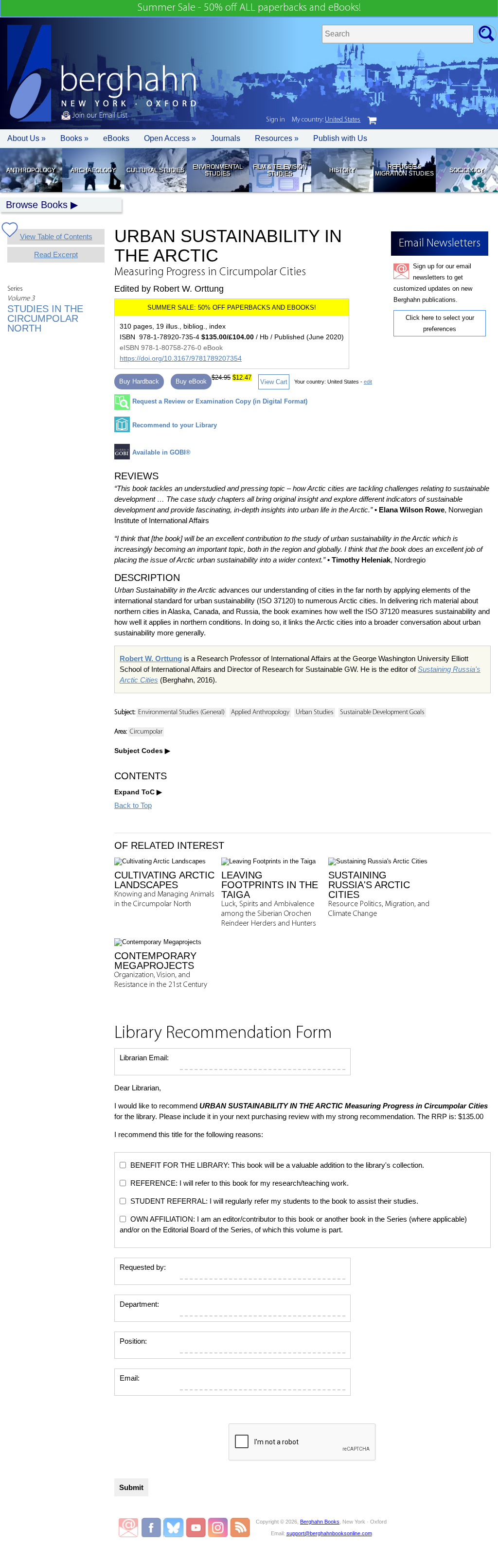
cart (372, 120)
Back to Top (133, 805)
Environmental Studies (218, 170)
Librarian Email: (144, 1057)
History (342, 170)
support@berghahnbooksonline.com (329, 1533)
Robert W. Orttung (151, 658)
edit (368, 382)
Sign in (275, 119)
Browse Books (37, 204)
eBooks (116, 138)
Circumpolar (146, 732)
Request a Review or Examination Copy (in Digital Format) (219, 401)
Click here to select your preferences (440, 323)
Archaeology (93, 170)
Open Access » (170, 138)
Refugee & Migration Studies (404, 170)
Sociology (466, 170)
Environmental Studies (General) (181, 712)
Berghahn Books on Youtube (196, 1527)
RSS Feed (240, 1527)
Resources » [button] (277, 138)
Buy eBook (191, 381)
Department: (139, 1304)
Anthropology (30, 170)
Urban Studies (315, 712)
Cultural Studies (155, 170)
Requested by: (143, 1267)
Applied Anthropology (260, 712)
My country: (326, 119)
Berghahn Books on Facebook (152, 1527)
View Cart (273, 382)
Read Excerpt (56, 254)
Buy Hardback (139, 381)
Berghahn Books (319, 1522)
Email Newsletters (128, 1527)
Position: (133, 1341)
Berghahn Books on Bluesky (174, 1527)
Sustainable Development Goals (382, 712)
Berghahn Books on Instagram (218, 1527)
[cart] (372, 120)
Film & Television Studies (280, 170)
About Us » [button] (26, 138)
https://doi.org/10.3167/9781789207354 (181, 358)
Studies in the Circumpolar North (45, 318)
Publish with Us (340, 138)
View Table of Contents (56, 236)
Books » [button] (74, 138)
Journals (225, 138)
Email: (130, 1378)
